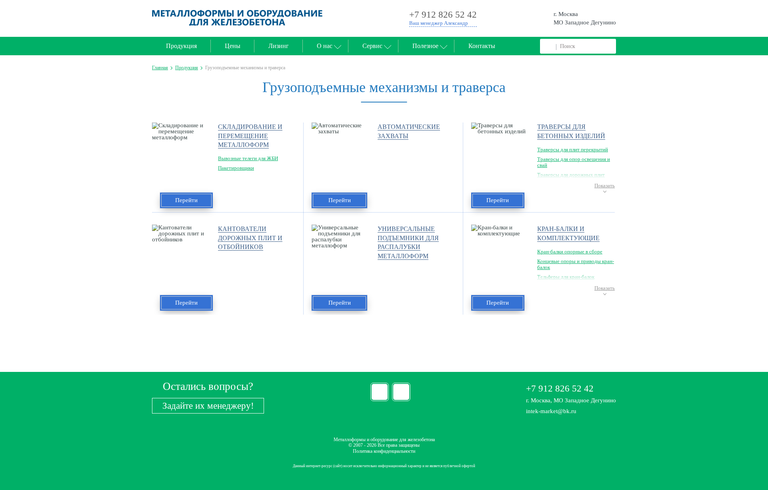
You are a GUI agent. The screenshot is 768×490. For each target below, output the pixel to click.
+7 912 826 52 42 (560, 388)
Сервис (372, 45)
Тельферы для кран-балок (565, 277)
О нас (324, 45)
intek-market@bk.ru (551, 411)
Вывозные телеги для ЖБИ (248, 158)
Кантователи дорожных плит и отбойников (250, 237)
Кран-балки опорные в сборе (569, 252)
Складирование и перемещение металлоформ (250, 135)
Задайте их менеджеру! (208, 406)
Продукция (181, 45)
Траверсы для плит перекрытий (572, 150)
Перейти (186, 200)
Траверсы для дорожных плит (571, 175)
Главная (160, 67)
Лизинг (278, 45)
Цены (232, 45)
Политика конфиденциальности (384, 451)
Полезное (425, 45)
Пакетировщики (236, 168)
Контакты (481, 45)
